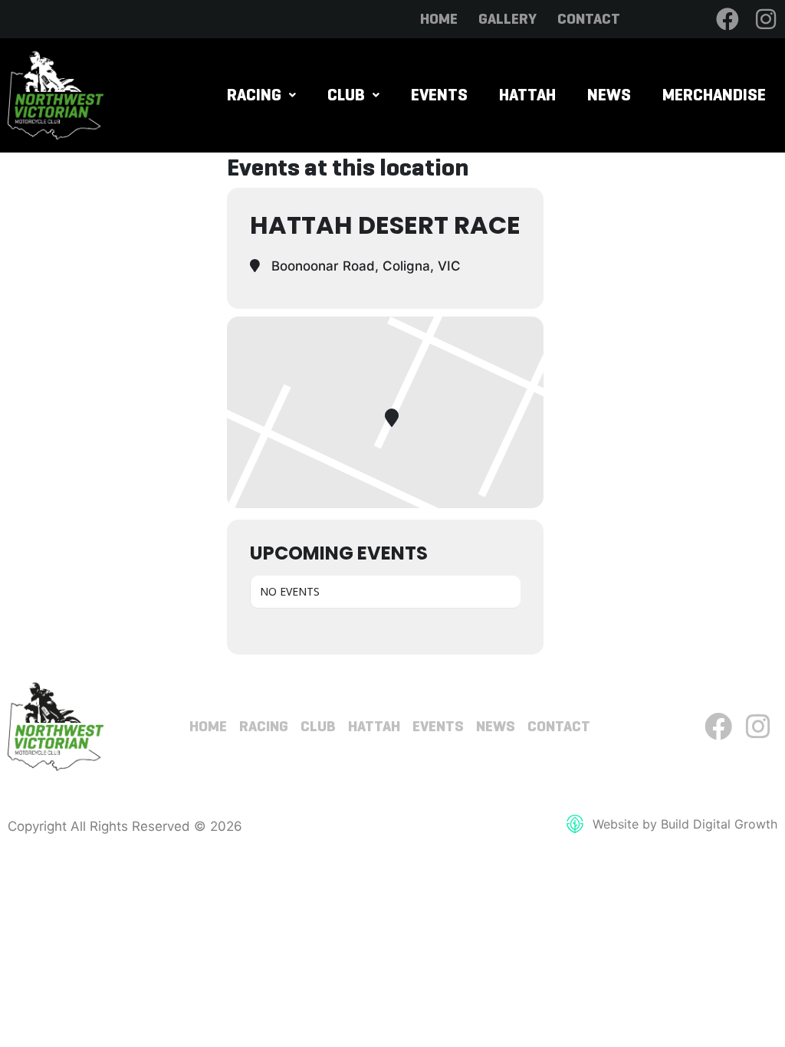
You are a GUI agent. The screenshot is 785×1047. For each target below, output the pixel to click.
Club (346, 94)
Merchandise (714, 94)
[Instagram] (765, 19)
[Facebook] (727, 19)
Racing (254, 94)
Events (439, 94)
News (609, 94)
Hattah (527, 94)
